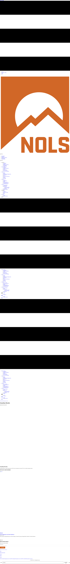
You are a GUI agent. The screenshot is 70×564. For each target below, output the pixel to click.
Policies (1, 555)
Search (1, 562)
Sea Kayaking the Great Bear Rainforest (7, 534)
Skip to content (2, 0)
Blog (2, 552)
